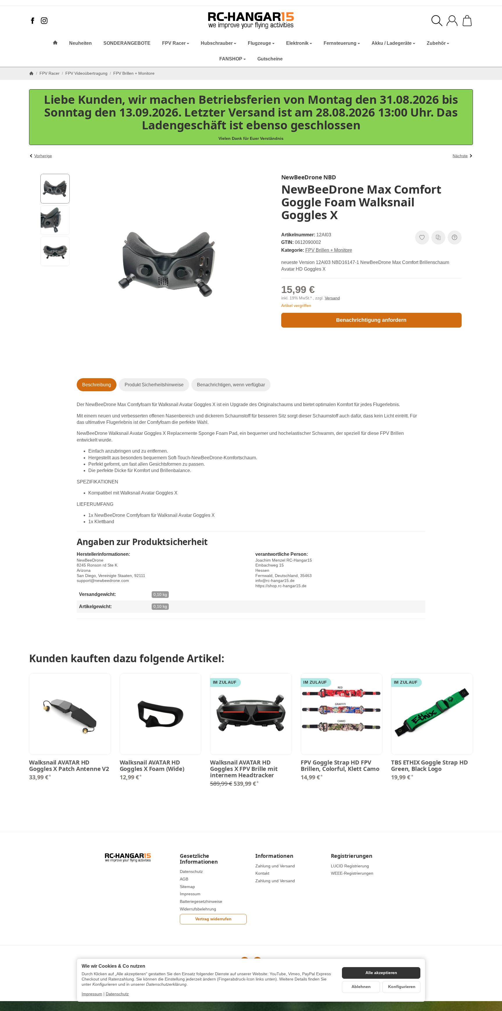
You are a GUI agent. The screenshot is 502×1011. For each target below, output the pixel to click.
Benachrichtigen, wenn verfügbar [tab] (231, 384)
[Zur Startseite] (251, 20)
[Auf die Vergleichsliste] (438, 237)
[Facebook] (32, 20)
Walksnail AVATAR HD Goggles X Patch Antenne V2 (69, 765)
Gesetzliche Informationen (199, 859)
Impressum (92, 994)
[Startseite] (31, 73)
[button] (55, 188)
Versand (332, 298)
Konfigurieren (401, 987)
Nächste (460, 156)
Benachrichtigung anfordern (371, 320)
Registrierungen (351, 856)
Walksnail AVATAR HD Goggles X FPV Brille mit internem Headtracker (243, 768)
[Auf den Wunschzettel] (422, 237)
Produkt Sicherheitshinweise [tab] (154, 384)
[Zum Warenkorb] (467, 20)
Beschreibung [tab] (96, 384)
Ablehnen (361, 987)
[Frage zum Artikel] (455, 237)
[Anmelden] (452, 20)
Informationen (274, 856)
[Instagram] (44, 20)
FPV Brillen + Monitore (328, 250)
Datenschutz (117, 994)
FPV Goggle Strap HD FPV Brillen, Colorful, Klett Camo (340, 765)
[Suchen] (437, 20)
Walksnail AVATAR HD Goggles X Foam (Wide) (152, 765)
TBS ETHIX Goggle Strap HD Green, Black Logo (429, 765)
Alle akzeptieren (381, 973)
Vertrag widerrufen (213, 919)
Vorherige (43, 156)
